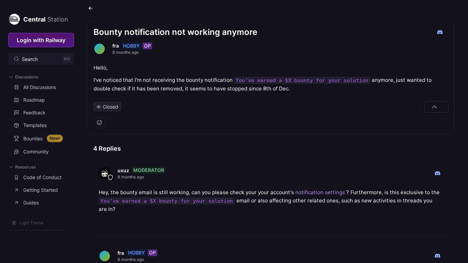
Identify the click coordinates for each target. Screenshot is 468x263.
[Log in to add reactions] (99, 122)
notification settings (320, 192)
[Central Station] (14, 18)
